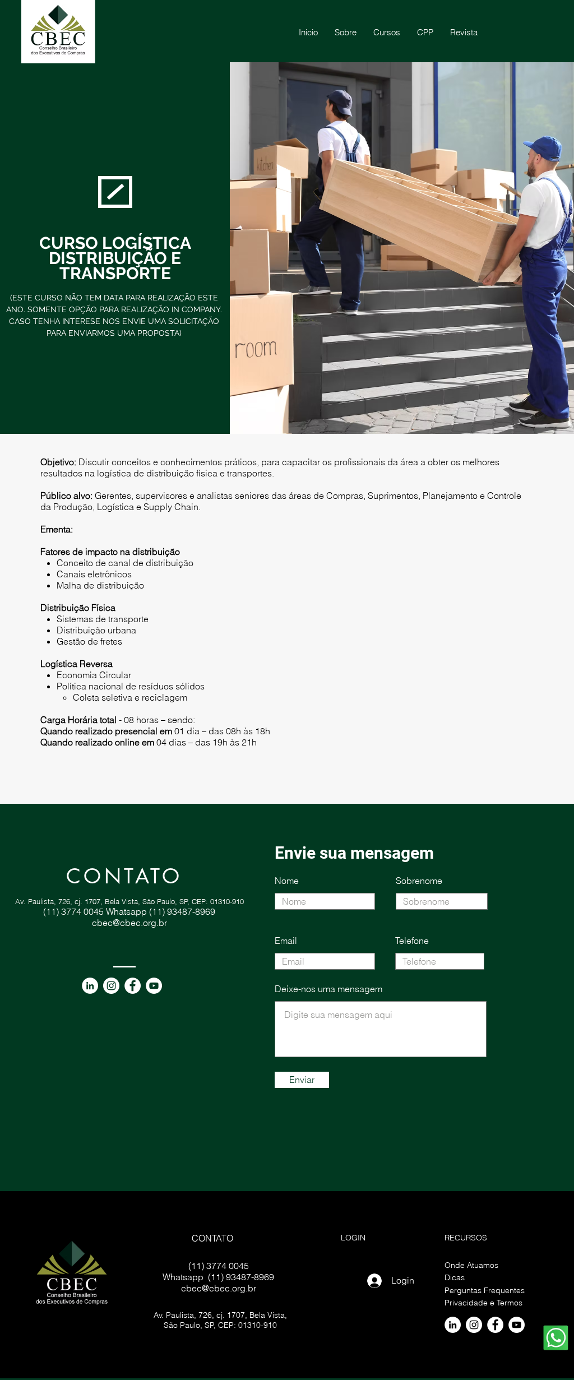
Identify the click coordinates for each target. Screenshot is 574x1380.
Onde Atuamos (471, 1265)
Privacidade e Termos (483, 1303)
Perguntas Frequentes (485, 1290)
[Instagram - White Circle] (111, 986)
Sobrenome (419, 880)
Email (286, 940)
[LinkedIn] (90, 986)
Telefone (412, 940)
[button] (425, 32)
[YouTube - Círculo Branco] (154, 986)
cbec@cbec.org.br (129, 922)
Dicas (455, 1277)
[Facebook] (132, 986)
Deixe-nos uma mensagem (328, 988)
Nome (287, 880)
